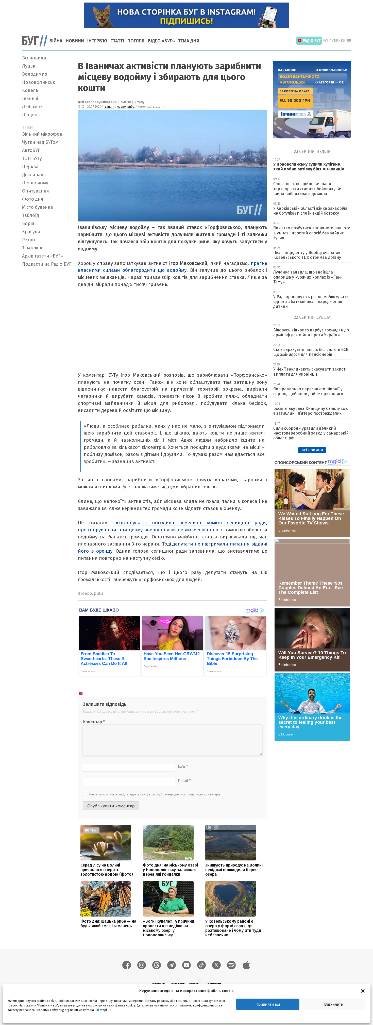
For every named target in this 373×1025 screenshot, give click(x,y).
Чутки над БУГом (40, 142)
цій (97, 1010)
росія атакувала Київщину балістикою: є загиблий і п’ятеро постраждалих (311, 411)
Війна (55, 41)
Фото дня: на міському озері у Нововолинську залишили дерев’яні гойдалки (170, 870)
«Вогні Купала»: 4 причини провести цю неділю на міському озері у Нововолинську (168, 928)
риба (130, 106)
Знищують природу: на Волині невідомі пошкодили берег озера (234, 870)
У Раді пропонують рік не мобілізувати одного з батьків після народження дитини (311, 301)
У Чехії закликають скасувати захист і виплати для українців (310, 371)
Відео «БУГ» (161, 41)
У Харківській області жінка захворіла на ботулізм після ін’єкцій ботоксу (310, 211)
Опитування (35, 191)
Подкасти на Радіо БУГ (46, 264)
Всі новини (34, 58)
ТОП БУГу (32, 158)
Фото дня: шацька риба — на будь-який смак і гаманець (108, 923)
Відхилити (333, 1004)
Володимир (34, 74)
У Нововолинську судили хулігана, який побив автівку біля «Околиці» (308, 166)
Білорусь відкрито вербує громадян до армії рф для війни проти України (311, 332)
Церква (30, 166)
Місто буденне (37, 207)
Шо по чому (35, 183)
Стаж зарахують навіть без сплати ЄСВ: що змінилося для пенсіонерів (311, 352)
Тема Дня (188, 41)
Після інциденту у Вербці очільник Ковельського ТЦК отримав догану (307, 255)
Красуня (31, 231)
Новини (75, 41)
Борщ (28, 223)
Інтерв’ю (97, 41)
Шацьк (29, 115)
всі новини (312, 449)
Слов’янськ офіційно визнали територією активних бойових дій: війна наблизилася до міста (307, 188)
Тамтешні (32, 248)
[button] (362, 990)
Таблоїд (30, 215)
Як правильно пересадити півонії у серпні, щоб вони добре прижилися (308, 391)
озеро (121, 106)
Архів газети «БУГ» (42, 256)
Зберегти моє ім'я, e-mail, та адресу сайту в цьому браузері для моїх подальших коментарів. (155, 794)
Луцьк (28, 66)
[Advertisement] (47, 345)
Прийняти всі (268, 1004)
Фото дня (32, 199)
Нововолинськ (38, 82)
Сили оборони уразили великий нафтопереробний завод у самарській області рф (311, 433)
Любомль (32, 106)
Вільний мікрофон (42, 134)
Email (184, 780)
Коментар (94, 721)
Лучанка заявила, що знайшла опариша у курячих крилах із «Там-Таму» (308, 277)
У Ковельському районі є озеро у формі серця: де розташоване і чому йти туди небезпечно (233, 928)
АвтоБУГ (31, 150)
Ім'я (183, 766)
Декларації (34, 175)
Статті (117, 41)
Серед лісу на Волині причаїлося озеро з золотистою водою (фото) (106, 870)
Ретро (28, 240)
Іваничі (30, 98)
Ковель (30, 90)
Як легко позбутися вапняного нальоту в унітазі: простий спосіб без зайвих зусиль (311, 233)
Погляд (136, 41)
